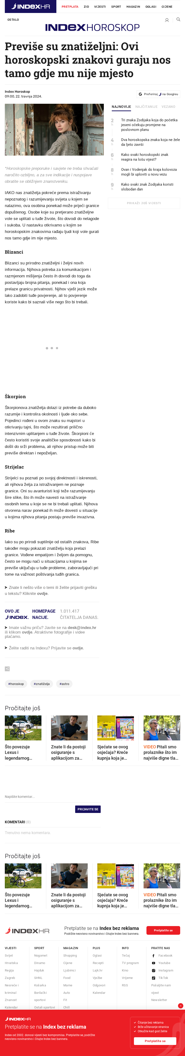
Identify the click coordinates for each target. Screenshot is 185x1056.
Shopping (70, 955)
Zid (86, 6)
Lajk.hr (98, 970)
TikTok (163, 978)
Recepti (98, 963)
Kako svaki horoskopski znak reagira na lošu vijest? (144, 157)
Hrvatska (11, 963)
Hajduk (39, 970)
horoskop (16, 684)
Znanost (11, 1000)
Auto (66, 993)
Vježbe (97, 978)
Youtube (165, 963)
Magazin (70, 948)
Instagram (166, 970)
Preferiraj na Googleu (161, 94)
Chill (66, 1007)
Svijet (9, 955)
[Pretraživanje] (176, 20)
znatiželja (42, 684)
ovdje (27, 632)
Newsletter (159, 1000)
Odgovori (99, 985)
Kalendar (11, 1007)
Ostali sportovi (44, 1007)
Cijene (167, 6)
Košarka (40, 985)
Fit (65, 1000)
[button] (11, 726)
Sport (116, 6)
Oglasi (150, 6)
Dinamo (39, 963)
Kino (125, 970)
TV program (130, 963)
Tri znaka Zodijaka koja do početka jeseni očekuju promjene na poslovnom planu (149, 125)
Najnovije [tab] (121, 107)
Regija (9, 970)
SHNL (38, 978)
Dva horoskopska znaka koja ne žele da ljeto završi (150, 142)
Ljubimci (69, 970)
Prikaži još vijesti (144, 203)
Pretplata (70, 6)
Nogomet (40, 955)
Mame (68, 985)
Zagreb (10, 978)
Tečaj (126, 955)
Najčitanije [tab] (146, 107)
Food (67, 978)
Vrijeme (127, 978)
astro (64, 684)
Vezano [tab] (168, 107)
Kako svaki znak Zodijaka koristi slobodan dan (147, 186)
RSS (125, 985)
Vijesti (100, 6)
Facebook (166, 955)
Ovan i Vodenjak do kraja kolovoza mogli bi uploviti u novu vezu (149, 172)
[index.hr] (30, 6)
